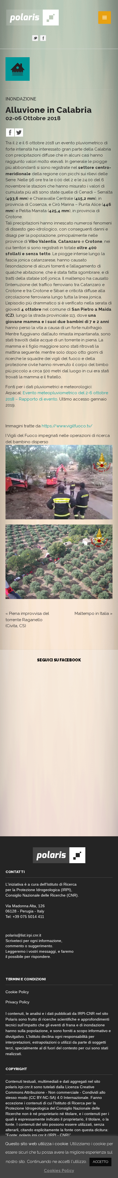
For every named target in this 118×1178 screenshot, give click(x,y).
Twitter (35, 38)
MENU (104, 17)
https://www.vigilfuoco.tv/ (66, 426)
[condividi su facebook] (10, 135)
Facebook (43, 38)
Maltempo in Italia (92, 613)
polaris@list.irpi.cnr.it (23, 935)
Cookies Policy (59, 1170)
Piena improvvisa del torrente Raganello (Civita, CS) (27, 619)
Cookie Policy (17, 992)
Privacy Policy (17, 1002)
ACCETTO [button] (100, 1162)
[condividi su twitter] (19, 135)
